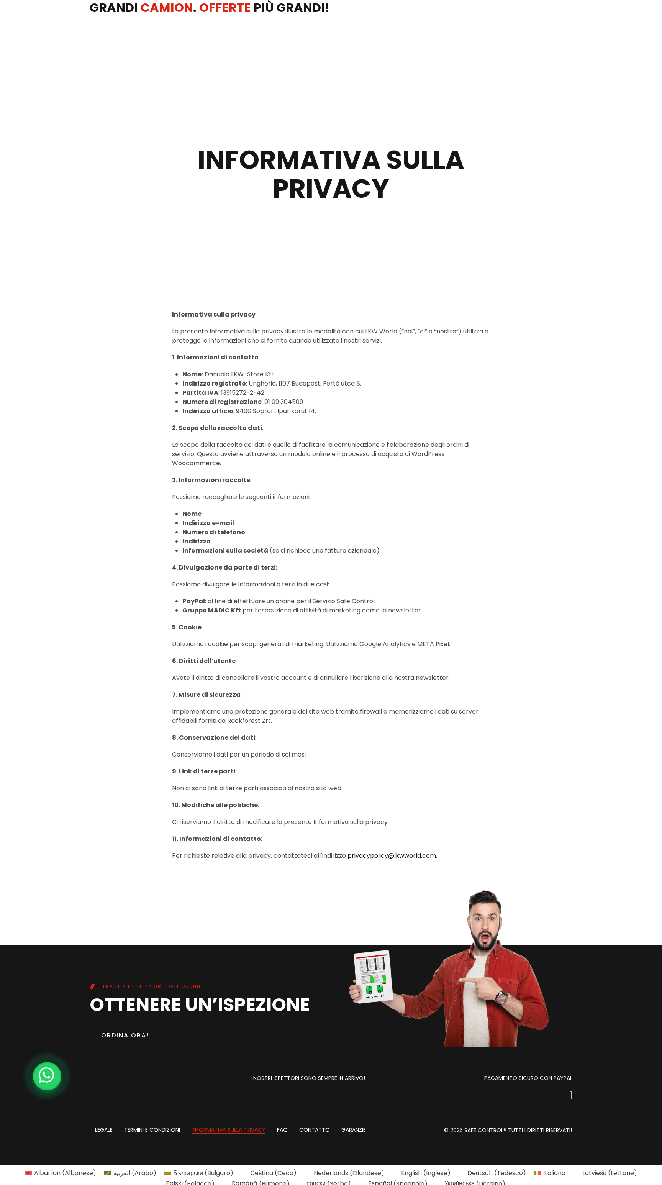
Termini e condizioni (152, 1130)
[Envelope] (179, 1079)
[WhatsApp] (47, 1076)
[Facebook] (126, 1079)
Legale (104, 1130)
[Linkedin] (99, 1079)
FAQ (282, 1130)
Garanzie (353, 1130)
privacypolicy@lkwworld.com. (392, 855)
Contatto (314, 1130)
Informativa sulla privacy (228, 1130)
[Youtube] (153, 1079)
